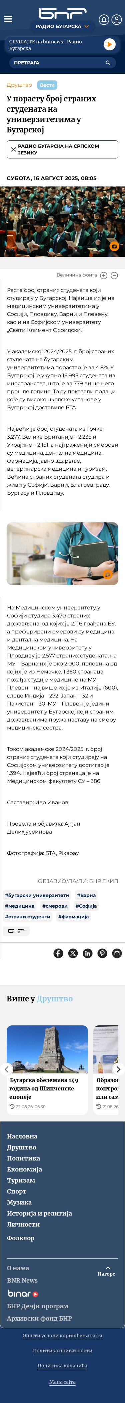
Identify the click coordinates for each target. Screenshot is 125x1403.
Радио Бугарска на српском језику (58, 149)
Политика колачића (62, 1366)
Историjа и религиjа (39, 1213)
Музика (19, 1202)
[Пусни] (110, 44)
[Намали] (114, 276)
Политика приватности (62, 1351)
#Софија (86, 906)
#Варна (86, 895)
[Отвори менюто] (8, 19)
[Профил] (116, 19)
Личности (23, 1224)
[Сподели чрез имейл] (117, 953)
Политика (23, 1158)
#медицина (19, 906)
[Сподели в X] (73, 953)
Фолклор (20, 1238)
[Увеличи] (104, 276)
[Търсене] (108, 62)
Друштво (19, 85)
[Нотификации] (104, 19)
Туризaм (21, 1180)
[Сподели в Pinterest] (102, 953)
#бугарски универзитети (37, 895)
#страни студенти (27, 917)
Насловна (22, 1136)
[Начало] (63, 13)
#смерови (55, 906)
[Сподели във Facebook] (58, 953)
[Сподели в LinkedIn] (87, 953)
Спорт (17, 1191)
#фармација (73, 917)
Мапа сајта (62, 1382)
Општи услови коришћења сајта (62, 1336)
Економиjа (24, 1169)
